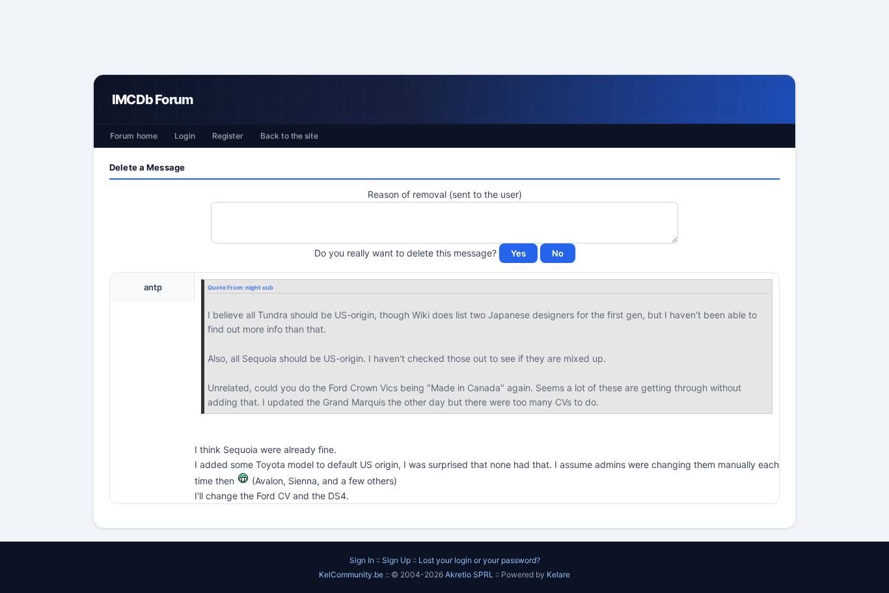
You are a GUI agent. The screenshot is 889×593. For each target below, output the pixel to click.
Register (227, 136)
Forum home (133, 136)
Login (184, 136)
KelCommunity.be (352, 574)
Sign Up (396, 560)
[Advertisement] (444, 37)
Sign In (361, 560)
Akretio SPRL (470, 574)
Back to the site (289, 136)
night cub (259, 287)
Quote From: (226, 287)
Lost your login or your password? (479, 560)
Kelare (558, 574)
